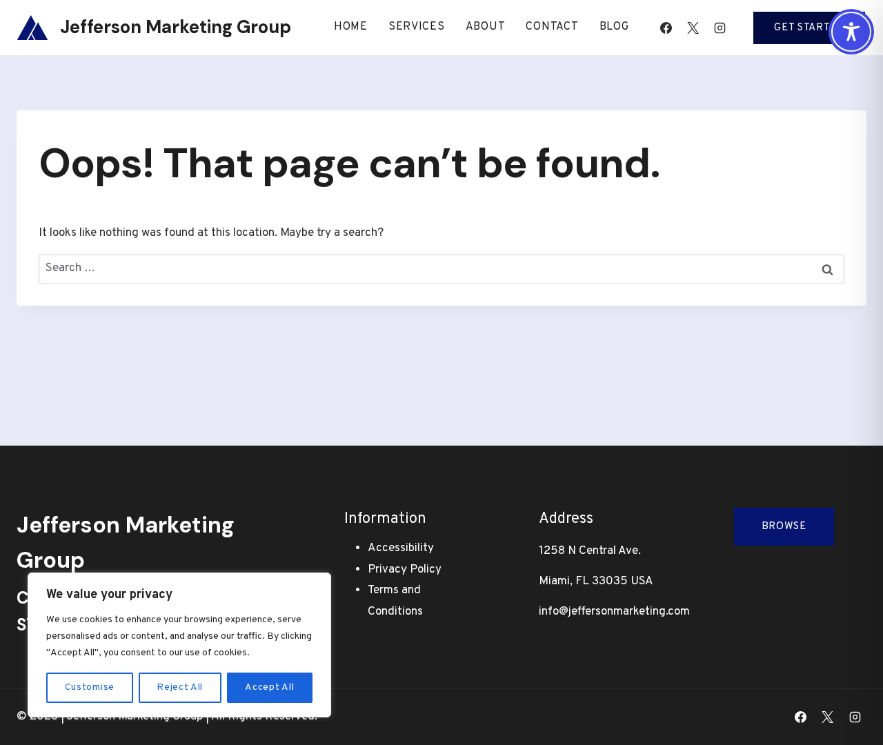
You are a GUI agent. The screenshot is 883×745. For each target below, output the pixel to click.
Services (416, 27)
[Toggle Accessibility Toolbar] (851, 31)
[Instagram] (719, 27)
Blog (614, 27)
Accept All (269, 687)
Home (351, 27)
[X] (692, 27)
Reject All (180, 687)
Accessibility (401, 548)
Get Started (809, 27)
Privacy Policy (405, 569)
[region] (179, 645)
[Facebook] (665, 27)
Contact (552, 27)
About (486, 27)
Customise (90, 687)
